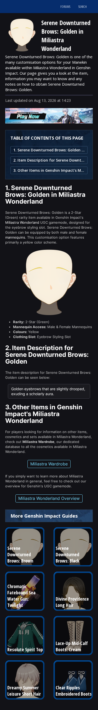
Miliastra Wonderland (22, 222)
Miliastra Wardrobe (49, 463)
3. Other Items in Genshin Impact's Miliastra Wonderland (49, 170)
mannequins (15, 237)
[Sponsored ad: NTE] (49, 122)
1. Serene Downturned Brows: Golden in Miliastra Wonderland (49, 149)
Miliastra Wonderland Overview (49, 498)
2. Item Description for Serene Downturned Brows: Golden (49, 160)
